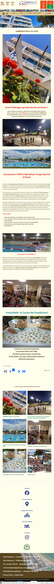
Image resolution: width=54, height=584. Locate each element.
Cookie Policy (18, 575)
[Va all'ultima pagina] (24, 371)
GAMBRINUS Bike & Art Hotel (11, 416)
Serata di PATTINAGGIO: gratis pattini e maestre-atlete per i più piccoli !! (39, 417)
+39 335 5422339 (33, 564)
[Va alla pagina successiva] (19, 371)
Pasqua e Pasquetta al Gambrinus (37, 446)
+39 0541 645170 (12, 564)
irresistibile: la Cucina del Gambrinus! (13, 474)
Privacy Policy (8, 575)
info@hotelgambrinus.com (17, 568)
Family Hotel (7, 366)
